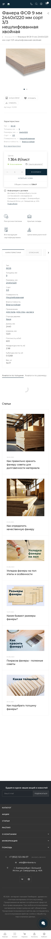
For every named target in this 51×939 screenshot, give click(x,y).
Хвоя (8, 319)
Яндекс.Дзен (29, 879)
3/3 (13, 135)
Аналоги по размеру (35, 375)
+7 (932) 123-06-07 (18, 857)
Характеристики (13, 252)
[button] (24, 89)
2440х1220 (23, 132)
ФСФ (13, 126)
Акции (5, 814)
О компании (9, 834)
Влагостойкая (28, 142)
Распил (6, 827)
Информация (10, 841)
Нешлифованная (27, 138)
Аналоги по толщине (13, 375)
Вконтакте (22, 879)
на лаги (30, 312)
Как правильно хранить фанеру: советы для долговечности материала (23, 464)
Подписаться (41, 793)
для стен (20, 312)
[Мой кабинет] (41, 4)
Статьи (6, 821)
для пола (10, 312)
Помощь (7, 847)
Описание (34, 252)
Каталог (6, 808)
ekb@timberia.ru (27, 862)
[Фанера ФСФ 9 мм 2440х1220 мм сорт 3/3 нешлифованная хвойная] (25, 68)
